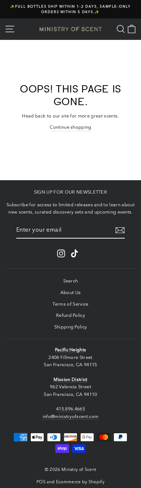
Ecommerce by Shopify (80, 481)
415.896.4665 (70, 409)
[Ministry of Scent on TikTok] (74, 253)
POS (41, 481)
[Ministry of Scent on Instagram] (61, 253)
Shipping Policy (70, 327)
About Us (70, 292)
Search (70, 281)
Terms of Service (70, 304)
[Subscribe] (120, 230)
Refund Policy (70, 315)
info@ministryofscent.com (71, 416)
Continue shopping (70, 127)
